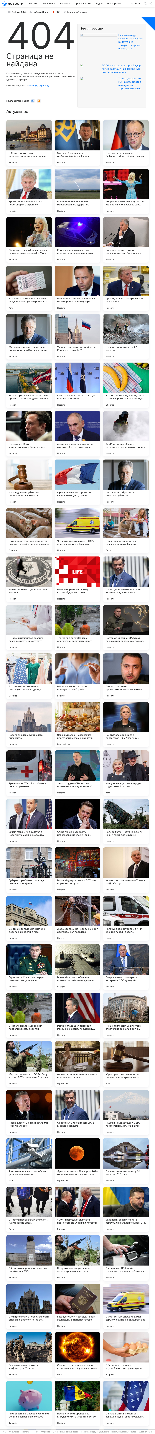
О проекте (45, 1432)
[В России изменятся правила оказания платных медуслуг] (29, 627)
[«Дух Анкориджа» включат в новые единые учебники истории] (77, 1209)
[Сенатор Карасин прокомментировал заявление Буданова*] (126, 676)
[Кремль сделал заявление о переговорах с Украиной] (29, 191)
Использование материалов (123, 1432)
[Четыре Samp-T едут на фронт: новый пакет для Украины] (126, 821)
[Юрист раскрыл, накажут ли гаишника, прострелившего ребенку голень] (126, 1064)
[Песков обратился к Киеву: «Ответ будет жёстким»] (77, 579)
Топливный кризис (77, 12)
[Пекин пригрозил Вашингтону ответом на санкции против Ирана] (126, 1015)
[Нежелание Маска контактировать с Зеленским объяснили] (29, 433)
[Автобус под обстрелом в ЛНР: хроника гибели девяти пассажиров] (126, 918)
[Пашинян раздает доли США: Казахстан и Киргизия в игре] (126, 1112)
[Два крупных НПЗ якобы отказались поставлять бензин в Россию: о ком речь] (126, 1258)
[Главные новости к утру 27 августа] (126, 337)
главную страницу (39, 85)
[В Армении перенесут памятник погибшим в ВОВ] (29, 1258)
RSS (37, 1432)
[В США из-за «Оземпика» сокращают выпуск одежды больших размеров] (29, 676)
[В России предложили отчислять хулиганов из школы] (29, 1209)
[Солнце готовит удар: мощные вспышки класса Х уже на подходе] (77, 1355)
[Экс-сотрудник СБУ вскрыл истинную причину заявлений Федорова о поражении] (77, 773)
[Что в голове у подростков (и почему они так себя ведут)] (126, 530)
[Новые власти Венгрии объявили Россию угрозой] (29, 1112)
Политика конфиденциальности (95, 1432)
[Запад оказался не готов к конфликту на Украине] (29, 1355)
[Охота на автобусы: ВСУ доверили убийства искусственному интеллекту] (126, 482)
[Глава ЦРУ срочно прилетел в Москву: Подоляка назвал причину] (126, 579)
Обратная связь (145, 1432)
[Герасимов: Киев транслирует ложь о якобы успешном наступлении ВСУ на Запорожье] (29, 967)
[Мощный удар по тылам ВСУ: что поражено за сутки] (77, 870)
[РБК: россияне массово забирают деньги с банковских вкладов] (29, 1403)
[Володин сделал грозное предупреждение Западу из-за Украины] (126, 240)
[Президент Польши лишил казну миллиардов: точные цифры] (77, 288)
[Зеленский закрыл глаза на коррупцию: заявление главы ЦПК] (126, 1209)
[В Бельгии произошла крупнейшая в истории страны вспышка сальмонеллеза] (126, 1355)
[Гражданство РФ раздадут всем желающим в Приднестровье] (77, 1306)
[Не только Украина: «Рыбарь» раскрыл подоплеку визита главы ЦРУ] (126, 627)
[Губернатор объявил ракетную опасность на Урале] (29, 870)
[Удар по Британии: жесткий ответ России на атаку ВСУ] (77, 337)
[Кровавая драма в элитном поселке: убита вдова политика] (77, 240)
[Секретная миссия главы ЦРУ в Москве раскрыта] (77, 1112)
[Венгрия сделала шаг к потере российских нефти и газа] (29, 918)
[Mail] (4, 3)
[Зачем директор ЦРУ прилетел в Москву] (29, 579)
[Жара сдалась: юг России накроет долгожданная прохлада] (77, 918)
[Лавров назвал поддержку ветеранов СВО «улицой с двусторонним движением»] (126, 967)
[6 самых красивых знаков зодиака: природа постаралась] (77, 1064)
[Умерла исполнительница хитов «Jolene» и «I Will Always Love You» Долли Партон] (126, 191)
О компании (14, 1432)
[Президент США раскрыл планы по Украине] (126, 288)
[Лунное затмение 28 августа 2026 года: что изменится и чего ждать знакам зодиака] (77, 1161)
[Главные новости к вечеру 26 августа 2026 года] (126, 1161)
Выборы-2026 (19, 12)
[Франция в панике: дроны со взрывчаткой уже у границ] (77, 482)
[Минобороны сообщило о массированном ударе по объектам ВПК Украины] (77, 191)
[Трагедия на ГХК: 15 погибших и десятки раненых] (29, 773)
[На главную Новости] (15, 3)
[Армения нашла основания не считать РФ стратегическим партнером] (77, 433)
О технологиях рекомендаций (65, 1432)
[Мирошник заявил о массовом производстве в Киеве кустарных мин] (29, 337)
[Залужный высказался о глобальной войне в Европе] (77, 143)
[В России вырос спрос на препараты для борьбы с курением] (77, 676)
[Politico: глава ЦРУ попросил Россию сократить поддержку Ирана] (77, 1015)
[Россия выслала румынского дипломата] (29, 724)
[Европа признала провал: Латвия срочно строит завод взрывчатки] (29, 385)
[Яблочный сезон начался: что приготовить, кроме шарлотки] (77, 724)
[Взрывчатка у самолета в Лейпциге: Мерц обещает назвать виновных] (126, 143)
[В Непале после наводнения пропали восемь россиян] (29, 1015)
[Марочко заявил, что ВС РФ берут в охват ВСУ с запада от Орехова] (29, 1064)
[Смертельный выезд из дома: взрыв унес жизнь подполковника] (126, 1306)
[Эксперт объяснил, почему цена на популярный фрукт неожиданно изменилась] (126, 385)
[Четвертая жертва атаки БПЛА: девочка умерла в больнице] (77, 530)
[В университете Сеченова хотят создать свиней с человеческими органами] (29, 530)
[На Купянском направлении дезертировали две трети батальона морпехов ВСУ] (77, 1258)
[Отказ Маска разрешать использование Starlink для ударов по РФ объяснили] (77, 821)
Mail (5, 1432)
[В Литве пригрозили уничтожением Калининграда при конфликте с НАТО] (29, 143)
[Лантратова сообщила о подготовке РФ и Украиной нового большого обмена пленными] (126, 724)
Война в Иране (41, 12)
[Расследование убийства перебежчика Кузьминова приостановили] (29, 482)
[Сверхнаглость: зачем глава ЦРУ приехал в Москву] (77, 385)
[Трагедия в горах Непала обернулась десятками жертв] (77, 627)
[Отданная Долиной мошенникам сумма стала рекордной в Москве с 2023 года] (29, 240)
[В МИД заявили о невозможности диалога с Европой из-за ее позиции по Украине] (29, 1306)
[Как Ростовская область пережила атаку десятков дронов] (126, 433)
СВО (58, 12)
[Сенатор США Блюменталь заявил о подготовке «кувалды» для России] (126, 1403)
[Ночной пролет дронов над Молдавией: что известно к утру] (77, 1403)
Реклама (25, 1432)
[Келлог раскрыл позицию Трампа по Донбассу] (126, 870)
